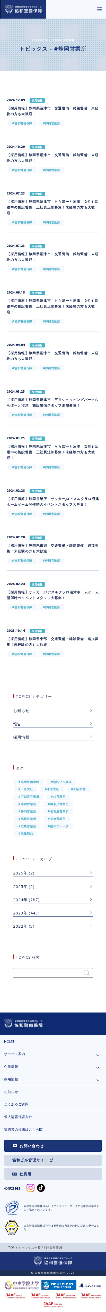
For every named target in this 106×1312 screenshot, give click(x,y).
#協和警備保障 (28, 782)
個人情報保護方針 (18, 1116)
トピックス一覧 (29, 1247)
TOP (11, 1247)
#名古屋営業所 (58, 811)
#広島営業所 (27, 826)
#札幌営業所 (27, 819)
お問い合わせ (32, 1145)
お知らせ (21, 710)
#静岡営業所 (27, 811)
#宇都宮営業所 (28, 796)
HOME (9, 1041)
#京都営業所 (57, 819)
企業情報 (11, 1066)
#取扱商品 (25, 833)
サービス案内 (14, 1053)
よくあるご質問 (16, 1104)
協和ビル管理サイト (30, 1159)
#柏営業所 (58, 796)
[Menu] (99, 9)
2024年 (20, 899)
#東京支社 (52, 789)
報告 (17, 723)
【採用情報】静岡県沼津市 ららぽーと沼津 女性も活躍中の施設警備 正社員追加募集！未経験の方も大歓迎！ (53, 207)
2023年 (20, 913)
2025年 (20, 886)
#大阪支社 (78, 789)
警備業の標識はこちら (21, 1129)
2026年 (20, 873)
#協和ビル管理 (61, 782)
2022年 (20, 926)
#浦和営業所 (27, 804)
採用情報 (21, 737)
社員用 (26, 1173)
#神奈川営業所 (58, 804)
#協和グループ (58, 826)
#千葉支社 (25, 789)
